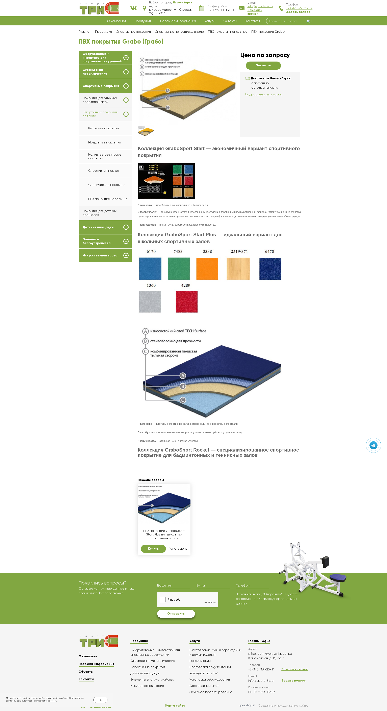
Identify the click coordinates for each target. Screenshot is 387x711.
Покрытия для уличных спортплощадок (100, 100)
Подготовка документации (210, 667)
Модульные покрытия (104, 142)
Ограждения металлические (95, 71)
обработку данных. (46, 700)
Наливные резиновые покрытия (104, 156)
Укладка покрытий (203, 673)
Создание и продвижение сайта (283, 705)
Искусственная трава (100, 255)
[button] (182, 2)
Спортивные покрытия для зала (100, 114)
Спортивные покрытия (101, 86)
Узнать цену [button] (178, 548)
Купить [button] (153, 548)
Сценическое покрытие (106, 185)
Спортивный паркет (103, 171)
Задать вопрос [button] (298, 12)
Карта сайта (175, 705)
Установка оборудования (209, 679)
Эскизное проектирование (210, 692)
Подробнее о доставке (263, 94)
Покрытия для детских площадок (100, 212)
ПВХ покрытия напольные (108, 199)
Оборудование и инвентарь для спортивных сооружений (102, 57)
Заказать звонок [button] (255, 12)
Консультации (200, 661)
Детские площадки (98, 227)
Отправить (176, 613)
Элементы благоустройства (96, 241)
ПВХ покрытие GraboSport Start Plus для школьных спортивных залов (164, 534)
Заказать (263, 65)
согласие (243, 599)
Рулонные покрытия (103, 128)
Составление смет (204, 686)
